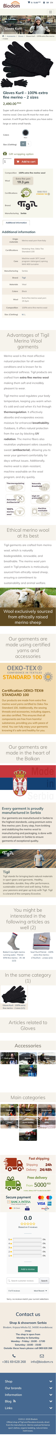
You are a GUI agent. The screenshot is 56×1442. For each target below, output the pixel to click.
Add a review (28, 1269)
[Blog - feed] (14, 1401)
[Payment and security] (28, 1202)
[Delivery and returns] (28, 1164)
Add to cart (28, 161)
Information (13, 1395)
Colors (6, 135)
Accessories (11, 36)
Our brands (13, 1388)
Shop (8, 1381)
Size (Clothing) (10, 144)
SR (47, 2)
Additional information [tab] (16, 222)
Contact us (28, 1314)
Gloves (20, 36)
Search (44, 1280)
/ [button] (36, 2)
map (28, 1330)
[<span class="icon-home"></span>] (3, 36)
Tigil (24, 277)
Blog (8, 1401)
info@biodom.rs (42, 1362)
